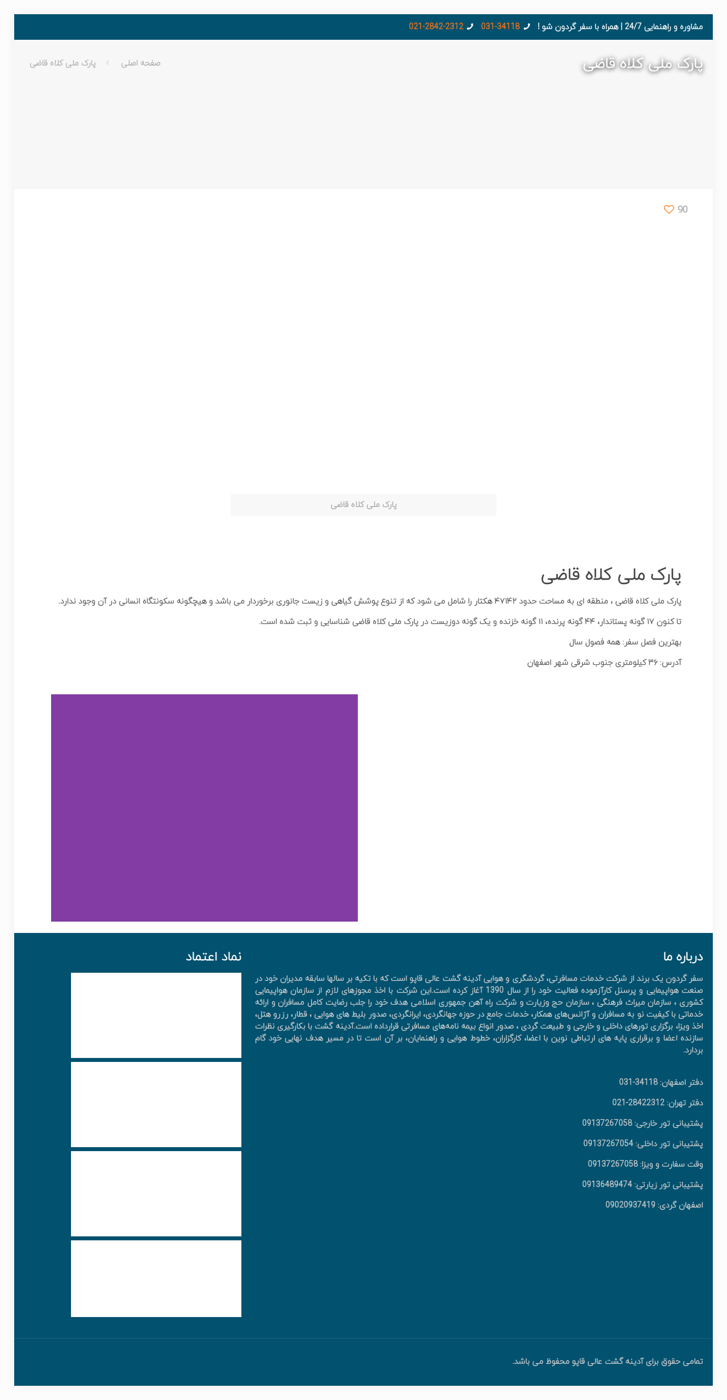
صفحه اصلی (141, 63)
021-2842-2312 (436, 27)
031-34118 (500, 27)
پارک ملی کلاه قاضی (63, 63)
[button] (346, 808)
